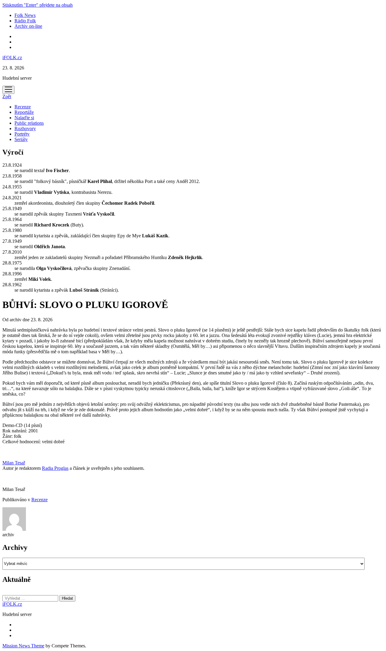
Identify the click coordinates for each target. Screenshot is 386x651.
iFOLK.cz (12, 57)
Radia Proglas (55, 468)
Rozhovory (25, 128)
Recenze (22, 106)
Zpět (6, 96)
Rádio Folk (25, 20)
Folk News (25, 15)
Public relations (29, 123)
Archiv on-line (28, 26)
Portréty (22, 133)
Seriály (21, 139)
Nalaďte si (24, 117)
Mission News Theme (23, 645)
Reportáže (24, 112)
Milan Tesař (13, 462)
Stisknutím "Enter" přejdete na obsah (37, 5)
